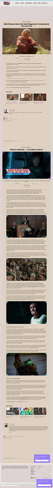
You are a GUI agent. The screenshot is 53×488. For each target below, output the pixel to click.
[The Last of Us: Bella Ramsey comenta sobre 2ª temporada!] (12, 97)
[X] (23, 61)
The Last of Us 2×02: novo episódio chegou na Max (38, 102)
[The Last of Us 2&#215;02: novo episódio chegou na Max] (39, 97)
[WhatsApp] (26, 61)
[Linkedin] (28, 61)
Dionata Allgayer (27, 58)
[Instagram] (43, 478)
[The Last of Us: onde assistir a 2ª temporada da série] (26, 97)
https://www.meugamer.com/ (12, 111)
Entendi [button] (44, 485)
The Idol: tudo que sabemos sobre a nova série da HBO (17, 78)
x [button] (51, 479)
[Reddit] (49, 478)
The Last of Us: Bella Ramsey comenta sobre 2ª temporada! (11, 102)
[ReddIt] (30, 61)
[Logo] (6, 3)
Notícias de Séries (26, 21)
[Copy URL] (32, 61)
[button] (51, 3)
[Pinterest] (24, 61)
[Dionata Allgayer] (6, 111)
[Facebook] (21, 61)
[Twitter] (45, 478)
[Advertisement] (26, 12)
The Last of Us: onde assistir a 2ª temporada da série (26, 102)
